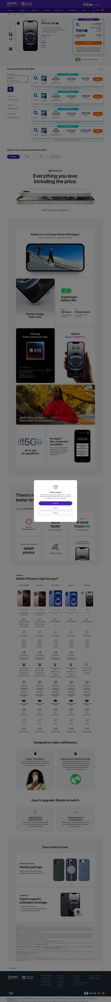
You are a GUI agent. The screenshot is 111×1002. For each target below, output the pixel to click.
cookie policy (50, 498)
